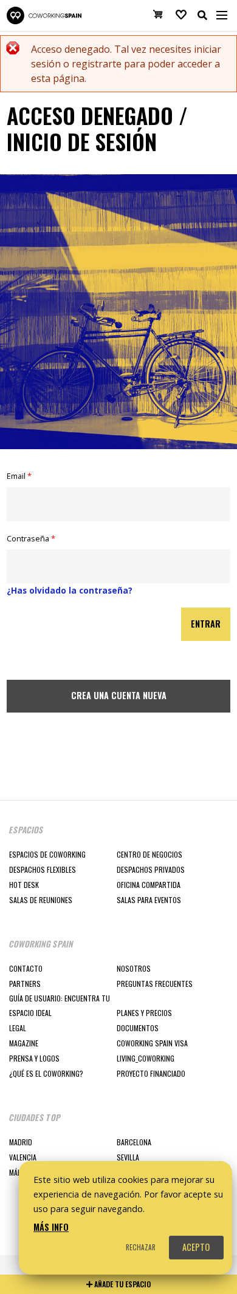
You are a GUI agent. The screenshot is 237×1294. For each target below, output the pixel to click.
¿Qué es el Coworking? (46, 1073)
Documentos (138, 1028)
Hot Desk (24, 884)
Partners (25, 983)
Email (19, 475)
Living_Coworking (145, 1058)
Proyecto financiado (151, 1073)
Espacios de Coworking (47, 854)
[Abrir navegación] (221, 15)
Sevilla (128, 1157)
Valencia (22, 1157)
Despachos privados (151, 869)
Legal (17, 1028)
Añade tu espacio (121, 1284)
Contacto (26, 968)
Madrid (20, 1142)
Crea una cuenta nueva (119, 695)
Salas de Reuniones (40, 900)
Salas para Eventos (149, 900)
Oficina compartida (148, 884)
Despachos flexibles (42, 869)
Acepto (196, 1247)
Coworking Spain (44, 15)
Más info (51, 1227)
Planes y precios (144, 1013)
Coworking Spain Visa (152, 1043)
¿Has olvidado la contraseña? (69, 590)
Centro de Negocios (149, 854)
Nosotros (134, 968)
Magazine (23, 1043)
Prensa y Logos (34, 1058)
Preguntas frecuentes (155, 983)
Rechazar (141, 1247)
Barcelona (134, 1142)
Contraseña (31, 538)
